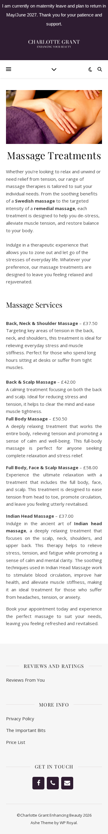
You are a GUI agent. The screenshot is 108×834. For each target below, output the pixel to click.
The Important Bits (26, 730)
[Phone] (53, 783)
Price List (15, 742)
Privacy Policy (20, 718)
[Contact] (67, 783)
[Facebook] (38, 783)
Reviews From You (25, 680)
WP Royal (68, 822)
